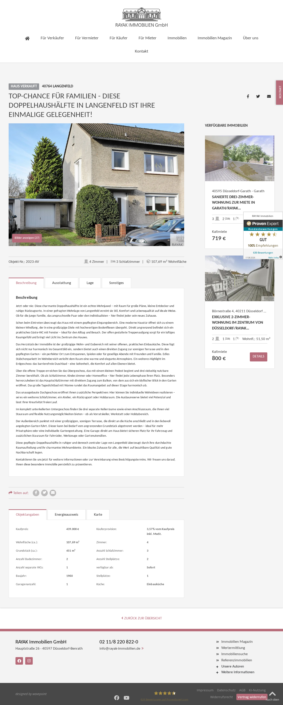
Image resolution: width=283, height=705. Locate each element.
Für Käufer (119, 38)
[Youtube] (126, 697)
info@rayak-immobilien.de (119, 648)
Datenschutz (226, 690)
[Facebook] (116, 697)
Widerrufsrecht (221, 697)
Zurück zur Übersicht (142, 618)
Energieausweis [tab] (66, 515)
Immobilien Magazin (215, 38)
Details (258, 356)
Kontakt (141, 51)
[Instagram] (29, 661)
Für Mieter (148, 38)
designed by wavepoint (31, 694)
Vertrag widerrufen (252, 697)
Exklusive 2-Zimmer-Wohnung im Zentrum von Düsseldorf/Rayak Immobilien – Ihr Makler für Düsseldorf (239, 323)
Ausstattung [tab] (61, 283)
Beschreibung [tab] (26, 283)
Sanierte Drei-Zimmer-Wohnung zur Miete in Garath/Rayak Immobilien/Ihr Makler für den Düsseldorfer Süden (238, 203)
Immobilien (177, 38)
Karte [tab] (98, 515)
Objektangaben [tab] (27, 515)
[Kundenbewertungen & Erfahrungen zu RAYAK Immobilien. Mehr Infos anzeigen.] (263, 235)
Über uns (250, 38)
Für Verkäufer (52, 38)
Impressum (205, 690)
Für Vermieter (87, 38)
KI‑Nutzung (257, 690)
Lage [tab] (90, 283)
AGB (242, 690)
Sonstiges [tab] (116, 283)
